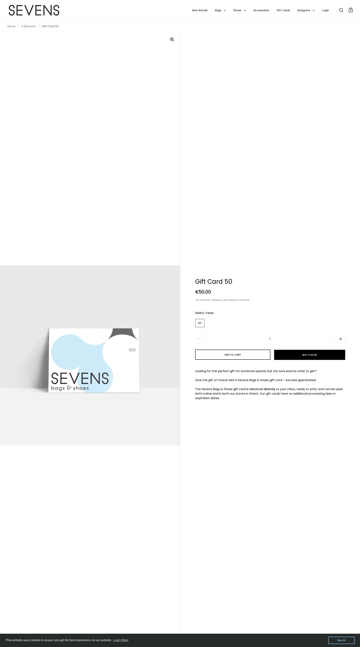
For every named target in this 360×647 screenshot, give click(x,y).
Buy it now (309, 355)
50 (199, 323)
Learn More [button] (120, 640)
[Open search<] (341, 10)
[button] (340, 338)
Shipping (216, 300)
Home (11, 26)
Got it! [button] (342, 640)
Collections (28, 26)
